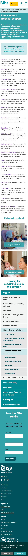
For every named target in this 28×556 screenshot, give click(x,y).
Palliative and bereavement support (12, 345)
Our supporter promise (7, 512)
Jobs (2, 499)
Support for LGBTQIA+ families (14, 378)
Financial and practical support (12, 352)
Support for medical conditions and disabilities (13, 339)
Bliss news (4, 496)
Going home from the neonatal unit (12, 393)
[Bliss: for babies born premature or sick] (4, 4)
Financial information (14, 272)
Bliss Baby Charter (6, 493)
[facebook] (1, 480)
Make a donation (5, 506)
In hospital (7, 387)
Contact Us (4, 487)
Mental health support (11, 369)
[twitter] (4, 480)
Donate (13, 4)
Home (2, 9)
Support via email (14, 245)
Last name (8, 441)
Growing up (8, 399)
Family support (8, 334)
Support (8, 9)
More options (4, 549)
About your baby (10, 382)
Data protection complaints (9, 522)
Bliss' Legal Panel (9, 357)
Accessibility (4, 525)
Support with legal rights (12, 361)
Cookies (3, 528)
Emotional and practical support (11, 298)
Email (6, 449)
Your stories (7, 310)
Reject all (7, 553)
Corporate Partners (6, 490)
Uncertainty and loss (11, 404)
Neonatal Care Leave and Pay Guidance (13, 305)
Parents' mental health (11, 321)
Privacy (3, 519)
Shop (2, 509)
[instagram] (8, 480)
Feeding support (9, 373)
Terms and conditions (7, 531)
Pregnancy (7, 365)
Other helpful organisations (19, 9)
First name (8, 432)
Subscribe (10, 459)
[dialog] (14, 549)
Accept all (20, 553)
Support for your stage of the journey (13, 316)
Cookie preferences (6, 534)
